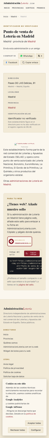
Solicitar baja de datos (13, 376)
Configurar (36, 430)
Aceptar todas (34, 423)
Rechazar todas (17, 430)
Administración (19, 3)
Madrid (14, 16)
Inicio (7, 8)
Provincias (17, 8)
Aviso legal (8, 364)
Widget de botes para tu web (17, 351)
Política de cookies (12, 372)
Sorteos (30, 8)
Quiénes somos (10, 343)
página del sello (26, 284)
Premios (41, 8)
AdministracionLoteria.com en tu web (20, 347)
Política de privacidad (13, 368)
